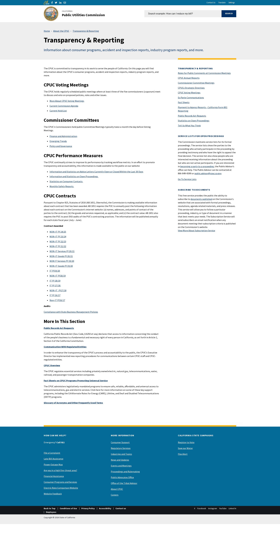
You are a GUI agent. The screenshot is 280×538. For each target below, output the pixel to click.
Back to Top (49, 508)
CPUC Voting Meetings (189, 92)
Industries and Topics (121, 454)
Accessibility (105, 508)
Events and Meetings (121, 465)
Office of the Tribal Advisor (124, 483)
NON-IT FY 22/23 (58, 241)
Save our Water (185, 448)
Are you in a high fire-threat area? (60, 470)
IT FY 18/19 (55, 280)
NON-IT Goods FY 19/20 (61, 265)
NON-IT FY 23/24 (58, 236)
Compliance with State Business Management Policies (71, 311)
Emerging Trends (58, 141)
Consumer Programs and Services (60, 482)
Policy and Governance (61, 146)
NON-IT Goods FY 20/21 (61, 256)
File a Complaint (52, 452)
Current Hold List (58, 110)
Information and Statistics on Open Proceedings (74, 176)
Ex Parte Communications (191, 97)
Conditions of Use (68, 508)
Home (47, 30)
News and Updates (120, 459)
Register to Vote (186, 442)
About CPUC (117, 489)
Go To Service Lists (187, 179)
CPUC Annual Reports (189, 77)
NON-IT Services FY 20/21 (62, 251)
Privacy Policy (88, 508)
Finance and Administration (63, 136)
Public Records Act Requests (192, 115)
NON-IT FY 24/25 (58, 231)
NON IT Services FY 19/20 (62, 261)
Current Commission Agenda (64, 105)
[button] (229, 13)
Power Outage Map (53, 464)
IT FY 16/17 (55, 295)
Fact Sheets (183, 102)
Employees (51, 512)
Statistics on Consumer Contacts (66, 181)
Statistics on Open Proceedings (193, 120)
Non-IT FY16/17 (57, 300)
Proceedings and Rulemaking (125, 471)
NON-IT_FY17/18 (58, 290)
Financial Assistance (54, 476)
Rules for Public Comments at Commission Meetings (204, 73)
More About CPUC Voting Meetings (67, 100)
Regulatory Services (121, 448)
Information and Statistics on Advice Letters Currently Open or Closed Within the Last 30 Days (96, 171)
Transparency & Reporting (86, 30)
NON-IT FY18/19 (58, 275)
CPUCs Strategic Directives (191, 87)
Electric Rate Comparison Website (61, 487)
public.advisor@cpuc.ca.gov (207, 173)
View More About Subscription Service (196, 230)
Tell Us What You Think (189, 125)
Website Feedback (53, 493)
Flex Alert (183, 454)
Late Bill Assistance (53, 458)
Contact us (121, 508)
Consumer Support (120, 442)
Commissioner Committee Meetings (196, 82)
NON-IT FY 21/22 (58, 246)
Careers (114, 494)
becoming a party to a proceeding (197, 166)
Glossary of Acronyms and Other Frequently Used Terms (73, 402)
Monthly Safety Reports (62, 186)
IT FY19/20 (55, 270)
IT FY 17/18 (55, 285)
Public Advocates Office (122, 477)
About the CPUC (61, 30)
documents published (201, 199)
